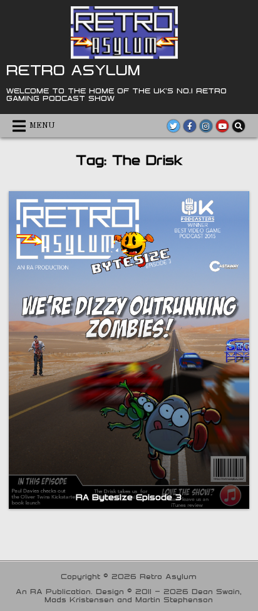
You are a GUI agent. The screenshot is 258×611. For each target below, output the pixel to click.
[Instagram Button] (206, 126)
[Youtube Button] (222, 126)
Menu (42, 126)
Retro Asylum (73, 69)
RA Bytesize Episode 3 (129, 497)
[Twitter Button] (173, 126)
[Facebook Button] (189, 126)
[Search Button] (238, 126)
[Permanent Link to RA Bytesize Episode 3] (129, 350)
